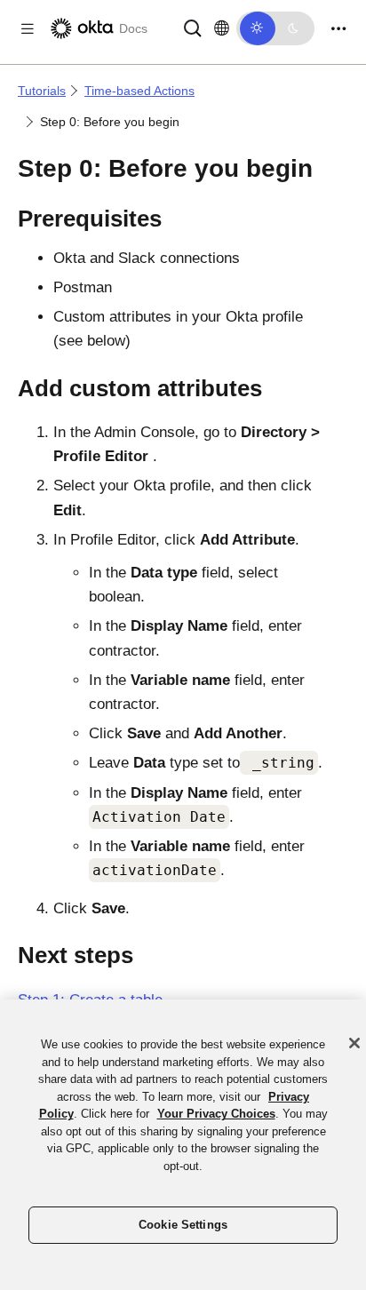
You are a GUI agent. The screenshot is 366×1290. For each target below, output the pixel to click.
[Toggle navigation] (338, 29)
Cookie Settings (183, 1224)
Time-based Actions (139, 91)
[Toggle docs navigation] (27, 29)
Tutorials (42, 91)
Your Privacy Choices (216, 1113)
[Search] (193, 27)
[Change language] (221, 28)
